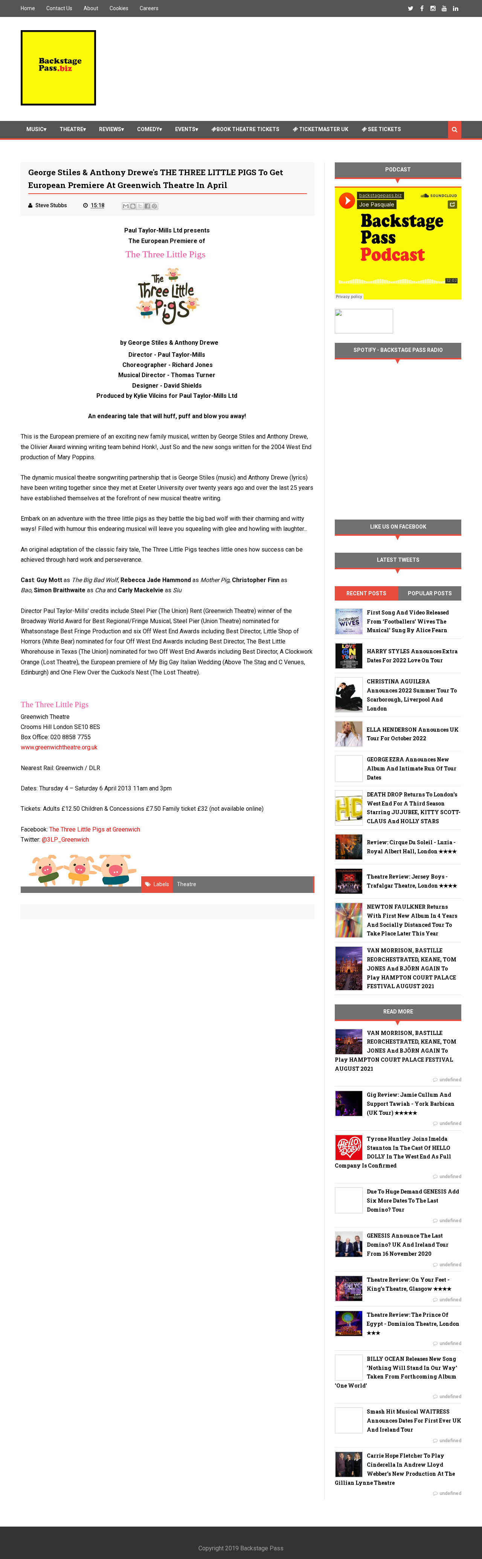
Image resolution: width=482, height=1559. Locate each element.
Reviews (110, 129)
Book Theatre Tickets (248, 129)
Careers (149, 8)
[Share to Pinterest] (154, 206)
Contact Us (59, 8)
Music (35, 129)
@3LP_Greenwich (65, 839)
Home (28, 8)
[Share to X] (140, 206)
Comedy (148, 129)
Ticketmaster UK (323, 129)
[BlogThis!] (133, 206)
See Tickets (384, 129)
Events (185, 129)
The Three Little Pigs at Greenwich (94, 829)
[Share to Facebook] (147, 206)
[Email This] (126, 206)
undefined (450, 1079)
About (91, 8)
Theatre (71, 129)
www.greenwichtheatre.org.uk (59, 747)
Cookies (119, 8)
